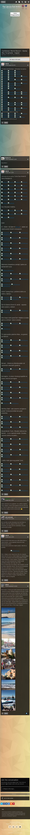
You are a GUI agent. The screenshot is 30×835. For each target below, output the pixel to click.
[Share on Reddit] (11, 804)
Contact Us (21, 823)
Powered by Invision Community (15, 832)
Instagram (16, 826)
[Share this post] (27, 65)
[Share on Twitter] (2, 804)
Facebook (9, 826)
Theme (7, 823)
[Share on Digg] (6, 804)
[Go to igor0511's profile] (2, 499)
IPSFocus (18, 822)
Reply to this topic (15, 59)
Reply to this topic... (9, 789)
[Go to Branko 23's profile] (2, 158)
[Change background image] (25, 2)
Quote (6, 122)
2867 (12, 584)
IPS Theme (12, 822)
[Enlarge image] (21, 509)
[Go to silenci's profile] (2, 585)
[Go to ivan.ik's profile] (2, 64)
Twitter (13, 826)
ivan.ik (4, 54)
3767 (13, 498)
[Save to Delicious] (9, 804)
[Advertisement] (15, 32)
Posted (10, 65)
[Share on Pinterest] (13, 804)
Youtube (20, 826)
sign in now (8, 784)
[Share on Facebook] (4, 804)
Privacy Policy (14, 823)
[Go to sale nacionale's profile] (2, 517)
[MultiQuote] (2, 123)
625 (12, 63)
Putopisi (18, 54)
